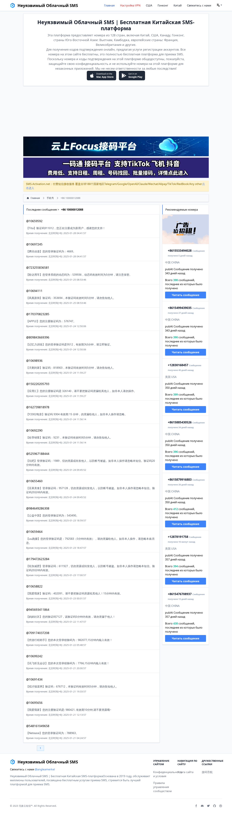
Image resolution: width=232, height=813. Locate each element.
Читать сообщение (185, 295)
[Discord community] (202, 806)
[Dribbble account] (220, 806)
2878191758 (178, 537)
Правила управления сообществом (162, 787)
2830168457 (178, 365)
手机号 (50, 198)
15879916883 (180, 479)
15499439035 (180, 308)
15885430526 (180, 422)
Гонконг (163, 5)
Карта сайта (185, 772)
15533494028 (180, 250)
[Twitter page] (208, 806)
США (149, 5)
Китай (178, 5)
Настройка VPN (130, 5)
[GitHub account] (214, 806)
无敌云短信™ (26, 805)
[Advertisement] (116, 111)
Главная (109, 5)
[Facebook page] (196, 806)
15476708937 (180, 594)
